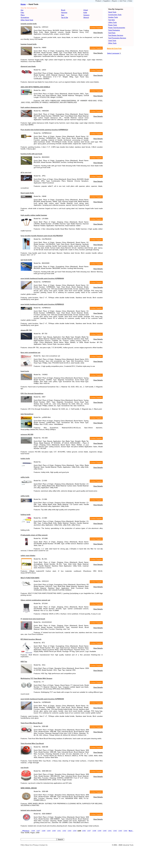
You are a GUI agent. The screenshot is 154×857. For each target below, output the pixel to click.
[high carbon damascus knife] (26, 116)
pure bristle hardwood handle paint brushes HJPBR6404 (42, 278)
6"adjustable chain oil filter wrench (34, 535)
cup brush (25, 767)
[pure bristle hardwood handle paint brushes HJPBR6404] (26, 289)
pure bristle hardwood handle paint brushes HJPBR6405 (42, 699)
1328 (43, 831)
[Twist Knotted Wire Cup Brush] (26, 754)
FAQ (22, 845)
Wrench (86, 17)
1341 (110, 831)
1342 (115, 831)
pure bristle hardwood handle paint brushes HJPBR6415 (42, 304)
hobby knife (25, 458)
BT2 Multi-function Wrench (31, 639)
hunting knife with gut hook (31, 154)
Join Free (122, 1)
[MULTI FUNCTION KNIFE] (26, 587)
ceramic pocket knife (29, 24)
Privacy (35, 845)
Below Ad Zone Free (114, 48)
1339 (99, 831)
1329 (49, 831)
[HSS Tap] (26, 673)
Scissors (86, 15)
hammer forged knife (29, 44)
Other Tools (112, 43)
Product (98, 1)
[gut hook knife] (26, 270)
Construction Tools (114, 15)
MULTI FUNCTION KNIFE (30, 578)
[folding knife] (26, 522)
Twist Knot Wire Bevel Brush (32, 723)
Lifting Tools (112, 22)
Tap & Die (64, 17)
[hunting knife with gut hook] (26, 164)
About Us (28, 845)
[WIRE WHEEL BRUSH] (26, 801)
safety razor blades (28, 555)
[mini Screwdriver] (26, 427)
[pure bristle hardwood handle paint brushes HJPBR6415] (26, 309)
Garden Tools (113, 17)
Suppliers (106, 1)
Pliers (23, 15)
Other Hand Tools (27, 20)
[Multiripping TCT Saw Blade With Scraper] (26, 689)
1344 (125, 831)
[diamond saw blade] (26, 74)
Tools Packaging (114, 30)
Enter (130, 1)
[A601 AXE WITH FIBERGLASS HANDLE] (26, 94)
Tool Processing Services (117, 38)
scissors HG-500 (27, 434)
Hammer (64, 12)
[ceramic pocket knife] (26, 34)
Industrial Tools (128, 845)
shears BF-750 (26, 330)
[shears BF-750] (26, 339)
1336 (84, 831)
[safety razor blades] (26, 569)
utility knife (25, 477)
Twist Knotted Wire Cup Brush (32, 743)
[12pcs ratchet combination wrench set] (26, 613)
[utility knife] (26, 485)
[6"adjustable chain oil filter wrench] (26, 545)
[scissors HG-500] (26, 443)
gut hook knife (26, 260)
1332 (64, 831)
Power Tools (112, 25)
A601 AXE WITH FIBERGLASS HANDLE (35, 87)
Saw (62, 15)
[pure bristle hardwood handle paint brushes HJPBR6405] (26, 709)
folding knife (25, 514)
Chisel (85, 10)
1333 (69, 831)
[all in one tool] (26, 180)
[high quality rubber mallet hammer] (26, 226)
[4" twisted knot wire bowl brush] (26, 629)
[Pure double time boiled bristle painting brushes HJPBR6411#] (26, 140)
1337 (89, 831)
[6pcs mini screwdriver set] (26, 366)
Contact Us (43, 845)
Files (22, 12)
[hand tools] (26, 379)
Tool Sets (111, 20)
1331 (59, 831)
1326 (33, 831)
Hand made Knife (27, 193)
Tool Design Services (115, 35)
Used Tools (112, 40)
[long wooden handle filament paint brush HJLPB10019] (26, 249)
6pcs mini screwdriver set (30, 352)
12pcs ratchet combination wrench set (35, 600)
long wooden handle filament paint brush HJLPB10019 (42, 236)
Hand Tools (112, 12)
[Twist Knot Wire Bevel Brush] (26, 732)
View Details (98, 33)
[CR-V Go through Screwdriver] (26, 402)
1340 (104, 831)
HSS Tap (24, 661)
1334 (74, 831)
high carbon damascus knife (32, 107)
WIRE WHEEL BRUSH (29, 788)
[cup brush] (26, 780)
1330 (54, 831)
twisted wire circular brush (31, 810)
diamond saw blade (28, 66)
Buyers (114, 1)
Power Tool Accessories (116, 27)
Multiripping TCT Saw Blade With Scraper (36, 678)
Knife (85, 12)
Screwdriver (25, 17)
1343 (120, 831)
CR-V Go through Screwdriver (32, 393)
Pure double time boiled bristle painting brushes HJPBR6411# (44, 130)
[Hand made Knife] (26, 197)
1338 (94, 831)
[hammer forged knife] (26, 54)
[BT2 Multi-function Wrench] (26, 652)
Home (23, 4)
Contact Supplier (96, 27)
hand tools (25, 371)
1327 (38, 831)
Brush (63, 10)
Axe (22, 10)
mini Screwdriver (27, 414)
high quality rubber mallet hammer (34, 215)
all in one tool (26, 172)
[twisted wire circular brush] (26, 821)
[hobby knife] (26, 466)
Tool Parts (111, 33)
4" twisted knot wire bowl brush (33, 619)
